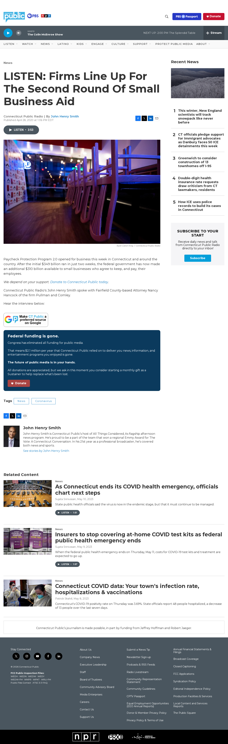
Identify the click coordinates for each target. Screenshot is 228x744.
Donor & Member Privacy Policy (147, 713)
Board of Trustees (91, 679)
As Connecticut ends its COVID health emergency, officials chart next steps (136, 489)
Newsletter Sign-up (139, 657)
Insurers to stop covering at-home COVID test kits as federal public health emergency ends (138, 537)
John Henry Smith (65, 116)
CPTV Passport (136, 696)
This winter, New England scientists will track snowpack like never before (200, 116)
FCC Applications (183, 674)
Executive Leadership (93, 664)
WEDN (23, 676)
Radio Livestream (138, 672)
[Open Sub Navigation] (17, 44)
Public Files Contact (21, 682)
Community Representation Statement (144, 681)
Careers (84, 702)
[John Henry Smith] (12, 436)
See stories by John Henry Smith (46, 451)
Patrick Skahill (63, 598)
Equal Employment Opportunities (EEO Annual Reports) (148, 705)
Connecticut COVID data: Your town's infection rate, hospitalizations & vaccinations (127, 589)
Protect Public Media (174, 44)
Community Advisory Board (97, 687)
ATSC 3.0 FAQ (40, 682)
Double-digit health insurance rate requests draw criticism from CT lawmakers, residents (198, 184)
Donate (215, 16)
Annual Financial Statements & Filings (192, 651)
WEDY (41, 676)
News (8, 63)
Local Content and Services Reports (190, 705)
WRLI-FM (46, 679)
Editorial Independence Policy (192, 689)
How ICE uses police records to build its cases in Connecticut (199, 206)
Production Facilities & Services (192, 696)
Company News (90, 657)
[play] (8, 33)
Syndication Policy (184, 681)
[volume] (19, 33)
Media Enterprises (91, 694)
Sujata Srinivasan (65, 499)
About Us (85, 649)
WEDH (14, 676)
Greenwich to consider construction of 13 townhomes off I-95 (197, 162)
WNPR (27, 679)
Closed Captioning (184, 666)
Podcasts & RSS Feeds (141, 664)
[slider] (24, 33)
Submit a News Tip (138, 649)
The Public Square (184, 713)
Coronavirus (43, 401)
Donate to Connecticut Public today (79, 282)
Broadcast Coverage (186, 659)
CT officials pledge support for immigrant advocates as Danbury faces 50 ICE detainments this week (201, 140)
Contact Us (87, 709)
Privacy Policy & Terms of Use (145, 720)
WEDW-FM (17, 679)
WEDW (32, 676)
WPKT (36, 679)
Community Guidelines (141, 689)
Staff (83, 672)
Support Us (87, 717)
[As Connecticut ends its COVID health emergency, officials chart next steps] (28, 493)
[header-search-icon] (166, 16)
